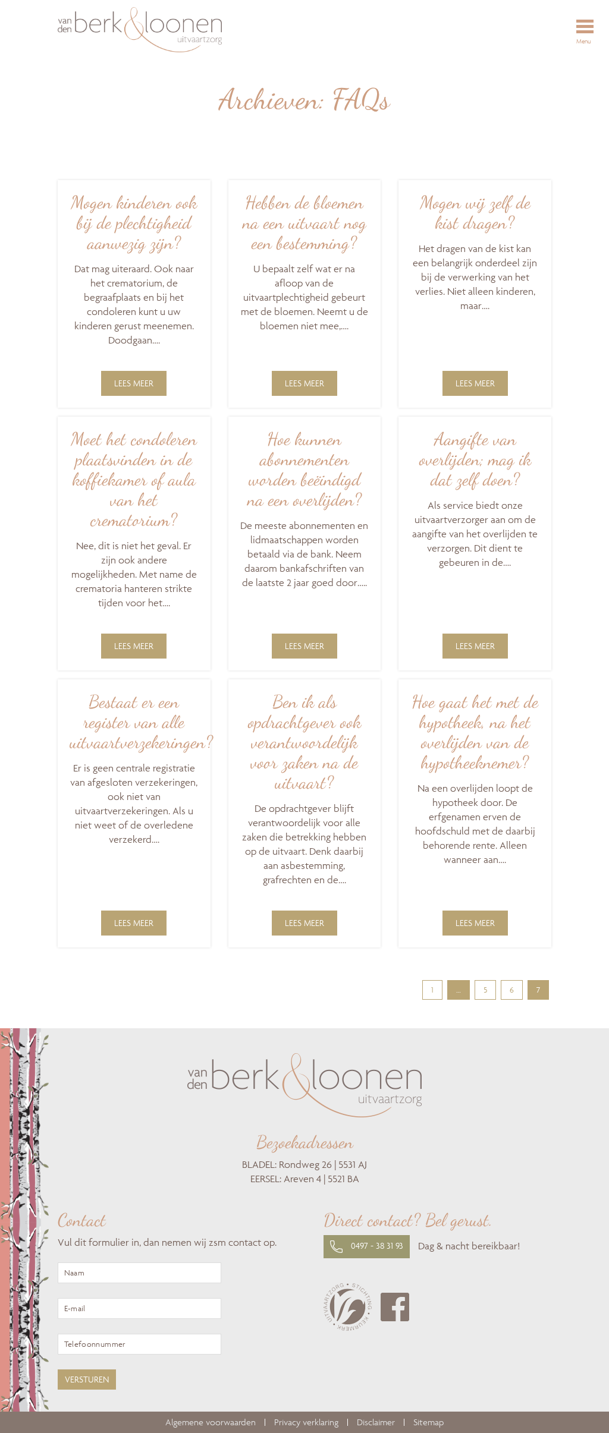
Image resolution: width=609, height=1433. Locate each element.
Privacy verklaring (306, 1422)
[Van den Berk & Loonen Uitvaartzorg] (175, 31)
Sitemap (428, 1422)
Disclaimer (376, 1422)
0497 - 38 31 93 (376, 1245)
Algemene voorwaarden (210, 1422)
